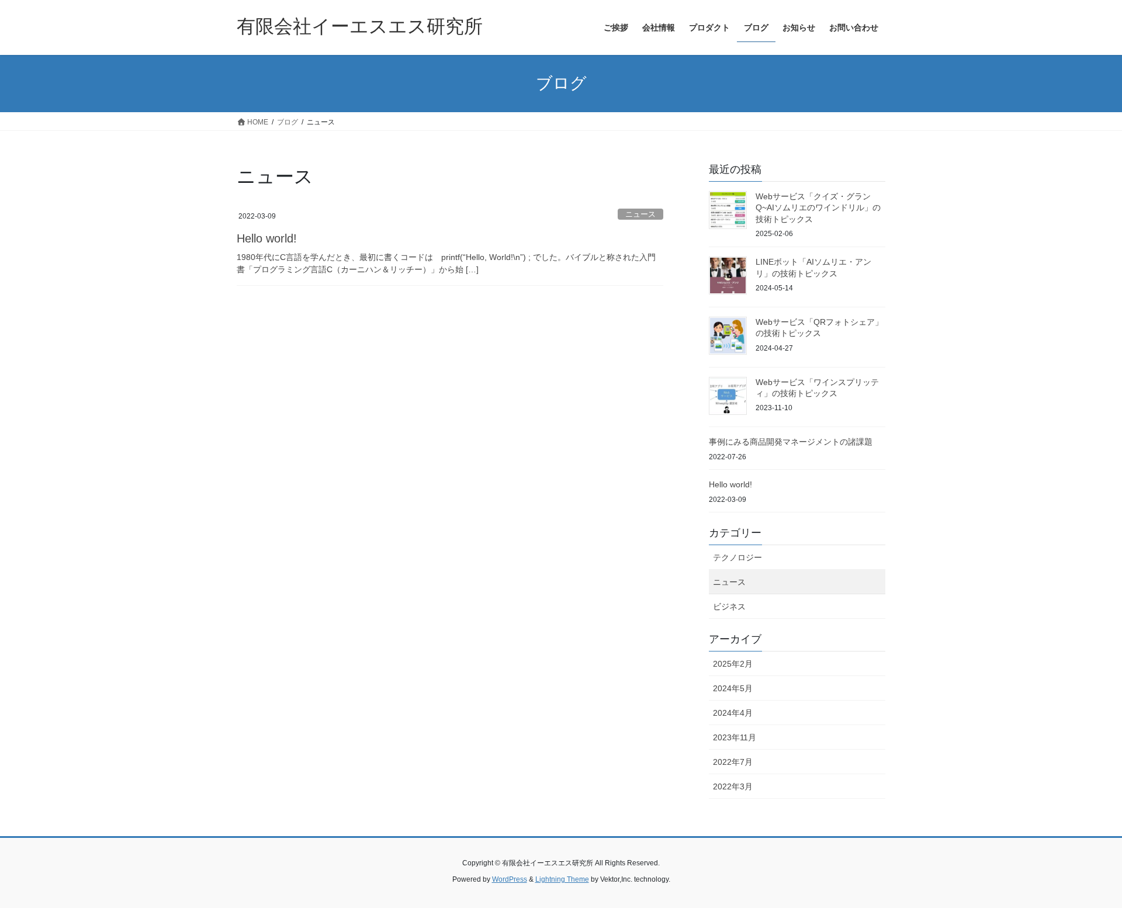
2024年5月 (733, 688)
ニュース (640, 214)
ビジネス (729, 606)
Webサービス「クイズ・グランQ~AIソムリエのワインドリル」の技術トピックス (818, 208)
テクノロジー (737, 557)
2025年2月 (733, 663)
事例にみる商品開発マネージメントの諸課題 (790, 441)
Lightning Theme (562, 879)
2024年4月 (733, 713)
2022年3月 (733, 786)
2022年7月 (733, 762)
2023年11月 (734, 737)
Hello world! (267, 238)
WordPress (509, 879)
